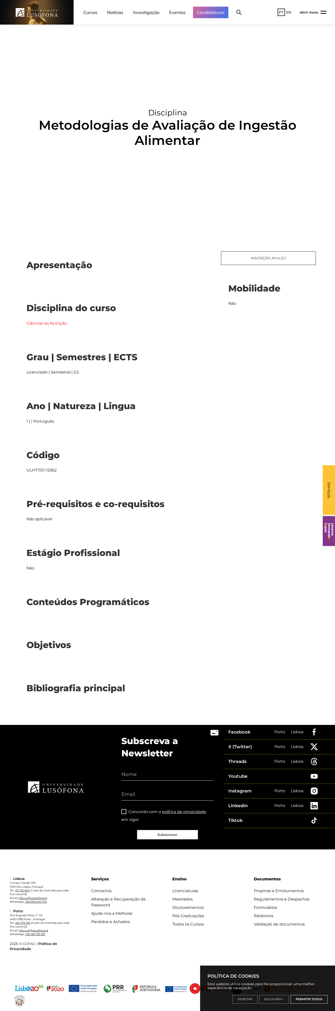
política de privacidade (184, 811)
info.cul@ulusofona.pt (33, 898)
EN (288, 12)
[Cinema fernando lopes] (329, 531)
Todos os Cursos (188, 924)
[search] (239, 12)
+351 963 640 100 (36, 901)
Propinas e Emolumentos (279, 890)
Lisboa (297, 732)
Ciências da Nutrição (46, 323)
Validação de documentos (279, 924)
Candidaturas (211, 12)
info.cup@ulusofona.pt (33, 930)
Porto (279, 732)
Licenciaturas (185, 890)
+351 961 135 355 (35, 934)
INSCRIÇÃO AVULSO (268, 258)
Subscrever (167, 834)
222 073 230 (22, 923)
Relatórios (263, 916)
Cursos (90, 12)
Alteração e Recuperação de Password (118, 902)
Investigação (146, 12)
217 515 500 (22, 890)
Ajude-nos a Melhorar (112, 913)
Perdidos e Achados (110, 921)
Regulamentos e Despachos (281, 899)
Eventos (177, 12)
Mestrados (182, 899)
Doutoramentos (188, 907)
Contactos (101, 890)
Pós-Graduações (188, 916)
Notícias (115, 12)
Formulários (265, 907)
